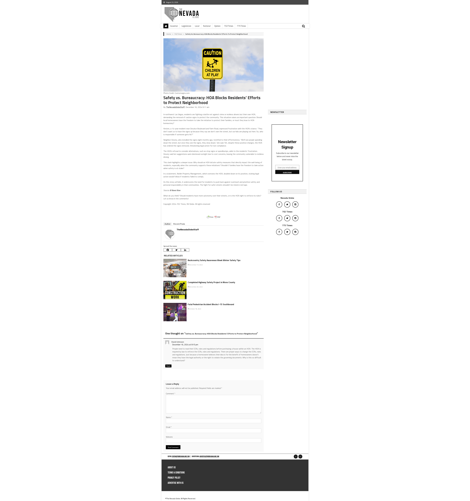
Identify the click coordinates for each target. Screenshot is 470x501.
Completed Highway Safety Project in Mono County (211, 282)
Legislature (186, 26)
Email (169, 427)
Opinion (217, 26)
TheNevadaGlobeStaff (175, 107)
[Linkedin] (185, 250)
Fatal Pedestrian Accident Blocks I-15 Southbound (211, 304)
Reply (168, 366)
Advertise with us (175, 483)
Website (169, 436)
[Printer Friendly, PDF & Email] (213, 217)
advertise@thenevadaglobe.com (209, 456)
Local (197, 26)
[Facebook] (168, 250)
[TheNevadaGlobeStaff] (170, 234)
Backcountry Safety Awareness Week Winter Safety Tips (214, 260)
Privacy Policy (174, 477)
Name (169, 417)
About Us (172, 467)
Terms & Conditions (176, 472)
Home (168, 34)
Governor (174, 26)
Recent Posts (179, 224)
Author (167, 224)
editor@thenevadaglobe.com (181, 456)
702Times (228, 26)
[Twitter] (176, 250)
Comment (170, 393)
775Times (241, 26)
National (207, 26)
